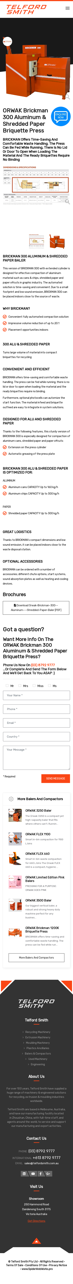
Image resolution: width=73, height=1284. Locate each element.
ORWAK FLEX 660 (37, 854)
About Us (36, 1076)
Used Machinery (37, 1059)
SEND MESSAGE (55, 778)
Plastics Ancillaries (38, 1048)
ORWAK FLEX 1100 (37, 834)
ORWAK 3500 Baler (38, 900)
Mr (12, 686)
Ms (55, 686)
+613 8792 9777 (46, 1157)
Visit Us (36, 1186)
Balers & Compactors (38, 1053)
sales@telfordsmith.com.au (42, 1163)
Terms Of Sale (14, 1265)
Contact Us (36, 1138)
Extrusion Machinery (37, 1037)
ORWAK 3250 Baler (38, 810)
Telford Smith (36, 1020)
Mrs (25, 686)
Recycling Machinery (37, 1032)
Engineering (38, 1064)
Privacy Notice (58, 1265)
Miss (40, 686)
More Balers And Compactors (36, 957)
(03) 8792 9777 (41, 1151)
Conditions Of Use (36, 1265)
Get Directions (36, 1221)
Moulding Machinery (38, 1042)
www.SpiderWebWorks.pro (37, 1269)
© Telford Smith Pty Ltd (23, 1261)
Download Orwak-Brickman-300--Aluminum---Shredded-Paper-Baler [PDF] (36, 608)
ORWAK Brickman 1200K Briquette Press (42, 929)
